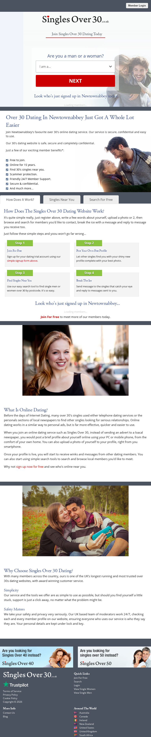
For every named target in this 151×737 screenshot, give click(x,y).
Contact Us (9, 712)
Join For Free (80, 677)
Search (78, 681)
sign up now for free (29, 467)
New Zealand (86, 724)
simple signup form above (22, 260)
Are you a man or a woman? (75, 56)
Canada (83, 716)
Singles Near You (61, 199)
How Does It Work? (20, 199)
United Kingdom (88, 731)
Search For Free (101, 199)
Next (75, 80)
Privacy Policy (10, 694)
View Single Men (83, 692)
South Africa (86, 735)
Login (77, 685)
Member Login (137, 5)
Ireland (83, 720)
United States (86, 727)
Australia (84, 712)
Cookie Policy (10, 698)
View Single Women (84, 689)
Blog (5, 716)
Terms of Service (12, 691)
